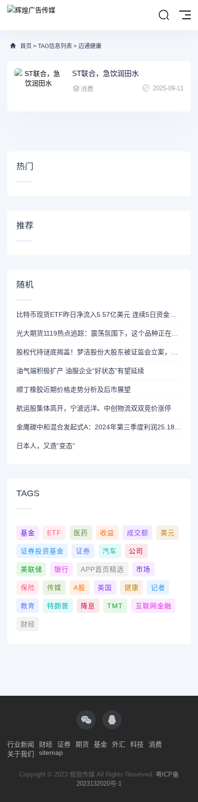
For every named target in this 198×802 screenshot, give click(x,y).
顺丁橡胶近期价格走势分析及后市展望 (73, 389)
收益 (107, 533)
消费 (155, 744)
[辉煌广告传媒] (31, 9)
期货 (82, 744)
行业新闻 (20, 744)
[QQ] (112, 719)
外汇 (118, 744)
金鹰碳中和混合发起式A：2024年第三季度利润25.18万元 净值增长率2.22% (99, 427)
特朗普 (58, 606)
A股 (80, 587)
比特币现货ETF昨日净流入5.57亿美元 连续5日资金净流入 (99, 314)
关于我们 (20, 754)
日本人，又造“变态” (45, 446)
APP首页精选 (102, 569)
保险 (28, 587)
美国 (105, 587)
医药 (81, 533)
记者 (158, 587)
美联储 (31, 569)
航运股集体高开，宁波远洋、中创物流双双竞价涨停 (93, 408)
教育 (28, 606)
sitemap (51, 752)
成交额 (137, 533)
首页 (26, 46)
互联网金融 (154, 606)
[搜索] (164, 15)
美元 (168, 533)
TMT (115, 606)
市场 (143, 569)
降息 (88, 606)
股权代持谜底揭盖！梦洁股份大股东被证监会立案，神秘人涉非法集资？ (99, 352)
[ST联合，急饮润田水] (38, 86)
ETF (54, 533)
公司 (136, 551)
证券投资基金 (42, 551)
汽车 (109, 551)
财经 (28, 624)
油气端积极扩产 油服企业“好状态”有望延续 (80, 371)
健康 (131, 587)
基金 (28, 533)
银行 (61, 569)
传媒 (54, 587)
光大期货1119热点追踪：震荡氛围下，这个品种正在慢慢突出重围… (99, 333)
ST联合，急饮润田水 (105, 73)
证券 (83, 551)
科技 (137, 744)
